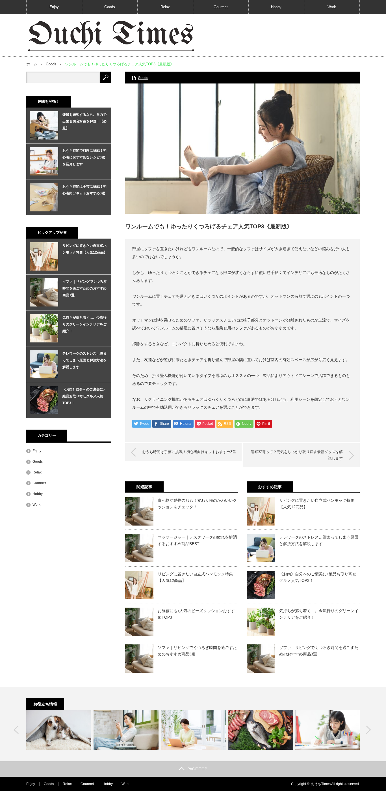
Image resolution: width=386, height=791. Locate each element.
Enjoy (54, 7)
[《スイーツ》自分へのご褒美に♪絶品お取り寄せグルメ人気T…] (260, 730)
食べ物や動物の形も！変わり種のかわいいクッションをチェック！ (197, 503)
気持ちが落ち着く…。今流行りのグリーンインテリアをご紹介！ (318, 613)
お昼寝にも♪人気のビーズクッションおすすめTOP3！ (196, 613)
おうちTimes (321, 784)
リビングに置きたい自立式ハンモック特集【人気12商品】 (195, 577)
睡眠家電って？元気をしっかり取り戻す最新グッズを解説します (297, 455)
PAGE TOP (197, 769)
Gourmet (221, 7)
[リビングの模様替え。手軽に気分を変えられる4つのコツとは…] (126, 730)
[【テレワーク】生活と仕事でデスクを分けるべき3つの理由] (193, 730)
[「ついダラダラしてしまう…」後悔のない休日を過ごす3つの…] (327, 730)
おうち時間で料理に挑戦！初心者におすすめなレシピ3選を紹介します (84, 157)
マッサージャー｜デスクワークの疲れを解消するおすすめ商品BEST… (197, 540)
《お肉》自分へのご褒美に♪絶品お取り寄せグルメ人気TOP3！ (317, 577)
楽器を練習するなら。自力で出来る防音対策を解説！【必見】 (84, 121)
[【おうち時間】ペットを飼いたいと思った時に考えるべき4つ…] (58, 730)
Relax (165, 7)
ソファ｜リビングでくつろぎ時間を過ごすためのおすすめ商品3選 (197, 650)
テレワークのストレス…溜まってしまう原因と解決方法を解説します (318, 540)
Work (332, 7)
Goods (109, 7)
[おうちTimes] (111, 35)
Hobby (276, 7)
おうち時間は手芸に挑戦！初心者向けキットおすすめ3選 (189, 452)
